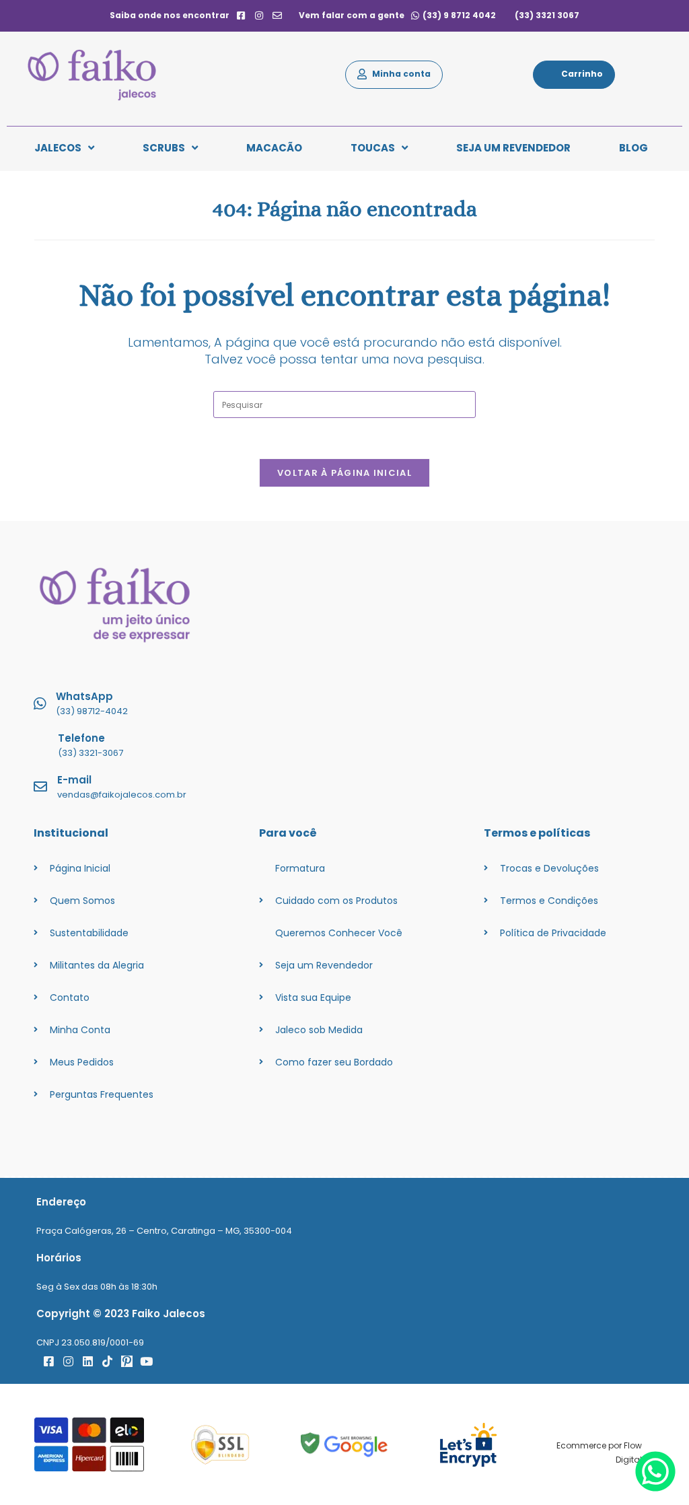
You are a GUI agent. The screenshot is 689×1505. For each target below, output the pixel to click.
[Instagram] (68, 1361)
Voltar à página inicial (344, 472)
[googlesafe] (344, 1444)
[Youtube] (146, 1361)
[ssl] (220, 1445)
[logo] (99, 75)
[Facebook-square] (49, 1361)
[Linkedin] (88, 1361)
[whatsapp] (655, 1488)
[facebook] (240, 15)
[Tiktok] (107, 1361)
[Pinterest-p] (127, 1361)
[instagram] (259, 15)
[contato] (277, 15)
